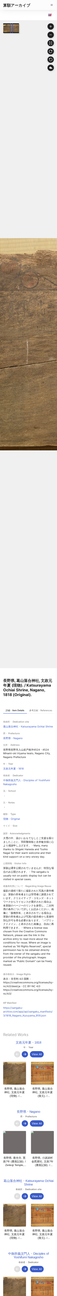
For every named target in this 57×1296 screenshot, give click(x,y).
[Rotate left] (51, 59)
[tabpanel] (28, 868)
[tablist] (28, 710)
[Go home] (51, 68)
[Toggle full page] (51, 43)
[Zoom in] (51, 26)
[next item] (25, 1054)
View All (37, 1054)
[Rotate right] (51, 51)
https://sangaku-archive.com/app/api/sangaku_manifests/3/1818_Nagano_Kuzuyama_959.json (28, 1011)
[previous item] (17, 1054)
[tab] (15, 710)
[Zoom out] (51, 35)
